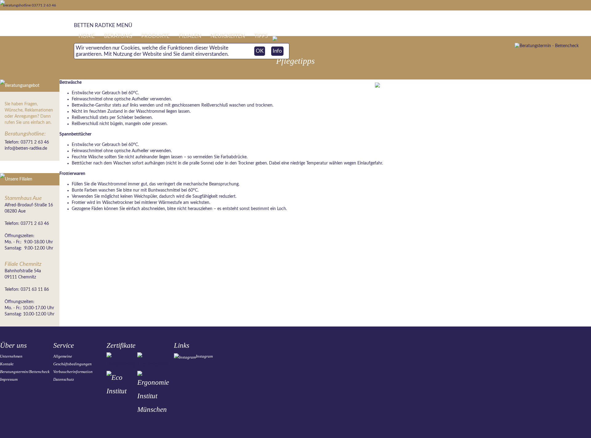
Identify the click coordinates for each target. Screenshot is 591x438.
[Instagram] (185, 357)
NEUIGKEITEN (228, 36)
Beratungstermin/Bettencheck (25, 371)
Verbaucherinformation (73, 371)
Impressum (9, 379)
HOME (86, 36)
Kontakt (7, 364)
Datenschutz (63, 379)
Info (277, 51)
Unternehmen (11, 356)
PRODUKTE (155, 36)
